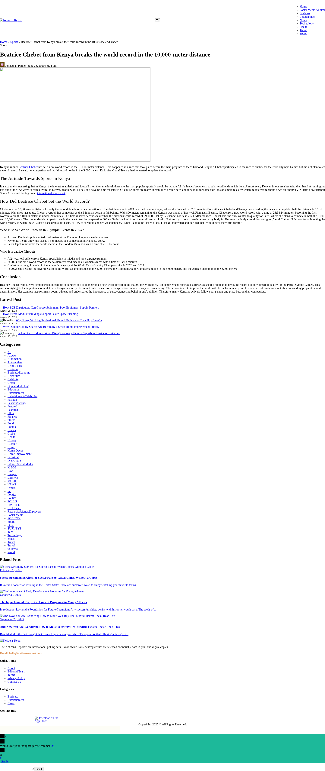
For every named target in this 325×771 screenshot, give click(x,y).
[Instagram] (12, 719)
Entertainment (308, 16)
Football (12, 426)
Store (11, 525)
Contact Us (14, 681)
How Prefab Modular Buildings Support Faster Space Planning (40, 314)
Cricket (12, 382)
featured (12, 406)
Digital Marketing (18, 386)
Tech (10, 531)
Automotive (15, 362)
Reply (4, 761)
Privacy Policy (16, 678)
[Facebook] (3, 719)
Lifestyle (13, 477)
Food (11, 423)
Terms (11, 674)
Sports (303, 33)
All (9, 352)
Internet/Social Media (20, 464)
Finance (12, 416)
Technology (307, 23)
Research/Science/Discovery (24, 511)
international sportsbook (51, 193)
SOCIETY (14, 518)
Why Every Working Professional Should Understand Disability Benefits (59, 320)
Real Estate (14, 508)
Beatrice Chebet (28, 167)
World (11, 552)
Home (303, 6)
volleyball (13, 548)
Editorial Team (16, 671)
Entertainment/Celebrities (22, 396)
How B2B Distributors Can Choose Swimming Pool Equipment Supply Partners (51, 307)
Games (12, 430)
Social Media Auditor (312, 9)
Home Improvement (19, 453)
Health (304, 26)
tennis (11, 538)
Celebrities (14, 375)
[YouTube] (29, 719)
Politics (12, 494)
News (303, 20)
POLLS (12, 501)
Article (12, 355)
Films (11, 413)
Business (305, 13)
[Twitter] (20, 719)
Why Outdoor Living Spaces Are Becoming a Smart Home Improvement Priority (51, 326)
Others (11, 487)
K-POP (12, 467)
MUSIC (12, 481)
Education (14, 389)
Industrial (13, 457)
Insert (39, 769)
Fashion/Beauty (17, 403)
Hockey (12, 443)
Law (10, 470)
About (11, 668)
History (12, 440)
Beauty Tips (15, 365)
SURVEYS (14, 528)
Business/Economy (19, 372)
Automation (15, 359)
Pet (9, 491)
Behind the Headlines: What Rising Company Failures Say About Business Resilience (69, 333)
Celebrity (13, 379)
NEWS (12, 484)
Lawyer (12, 474)
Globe (11, 433)
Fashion (12, 399)
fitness (11, 420)
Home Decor (15, 450)
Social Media (15, 515)
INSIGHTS (14, 460)
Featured (13, 409)
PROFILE (14, 504)
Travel (303, 30)
